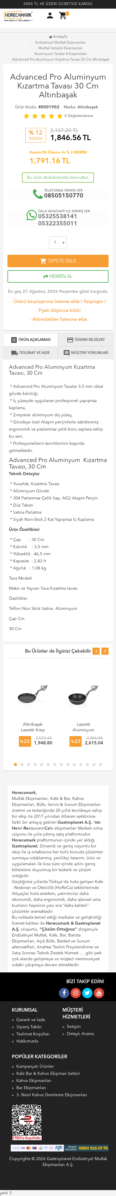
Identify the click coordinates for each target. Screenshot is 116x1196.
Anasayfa (59, 37)
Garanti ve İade (30, 1020)
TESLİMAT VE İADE (30, 353)
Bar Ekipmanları (31, 1088)
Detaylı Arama (80, 1034)
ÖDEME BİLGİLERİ (85, 340)
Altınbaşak (87, 107)
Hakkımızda (27, 1041)
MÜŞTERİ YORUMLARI (85, 353)
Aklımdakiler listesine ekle (58, 319)
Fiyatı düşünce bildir (58, 311)
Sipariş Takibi (29, 1027)
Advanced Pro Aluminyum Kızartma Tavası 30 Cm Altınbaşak (60, 59)
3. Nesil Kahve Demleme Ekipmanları (51, 1095)
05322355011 (57, 224)
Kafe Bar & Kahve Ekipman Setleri (48, 1074)
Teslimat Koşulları (33, 1034)
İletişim (74, 1027)
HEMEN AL (60, 276)
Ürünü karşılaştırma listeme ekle (45, 302)
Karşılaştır (93, 302)
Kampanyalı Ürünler (35, 1066)
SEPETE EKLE (58, 261)
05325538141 (57, 217)
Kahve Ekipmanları (33, 1081)
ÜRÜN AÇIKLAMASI (30, 340)
